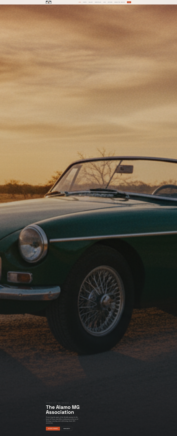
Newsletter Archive (120, 2)
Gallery (91, 2)
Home (80, 2)
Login (129, 2)
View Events (66, 428)
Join (104, 2)
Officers (110, 2)
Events (84, 2)
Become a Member (53, 428)
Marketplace (98, 2)
